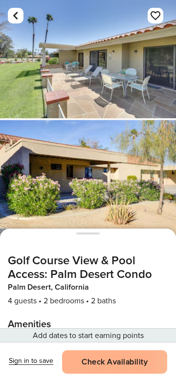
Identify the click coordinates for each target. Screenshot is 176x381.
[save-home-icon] (155, 15)
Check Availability (115, 362)
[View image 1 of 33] (88, 59)
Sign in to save (31, 361)
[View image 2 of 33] (88, 179)
